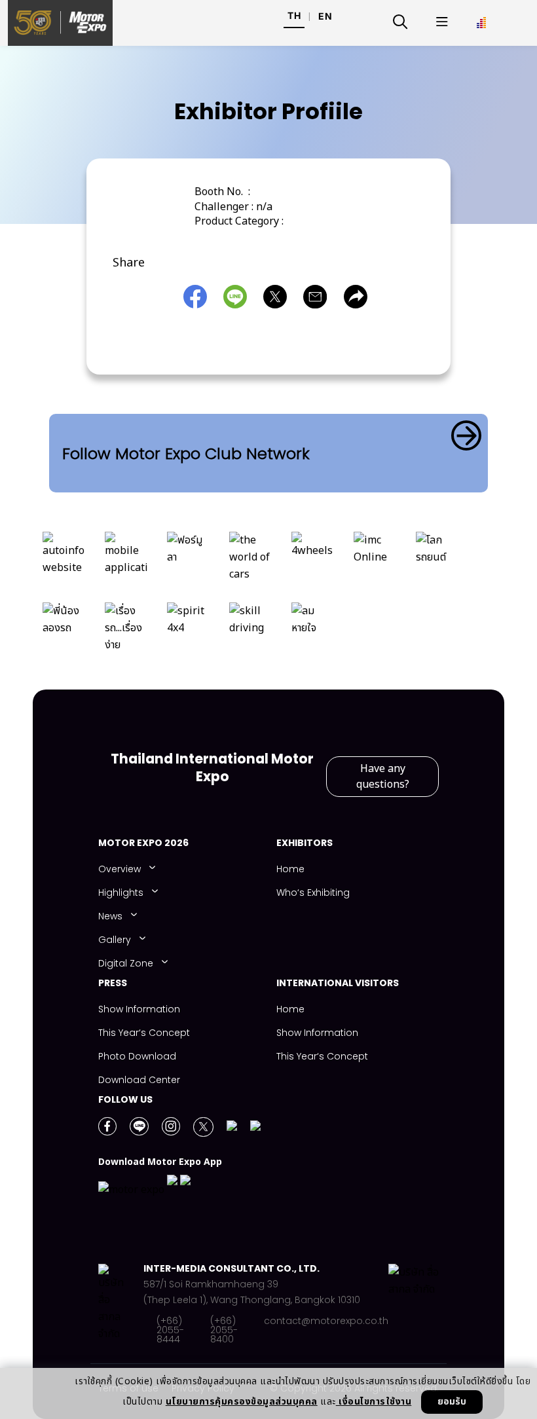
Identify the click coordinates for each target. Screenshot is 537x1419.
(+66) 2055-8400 (224, 1330)
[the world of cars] (250, 560)
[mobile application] (126, 560)
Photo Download (137, 1056)
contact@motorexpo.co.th (326, 1321)
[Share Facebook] (198, 297)
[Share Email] (318, 297)
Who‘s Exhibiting (313, 892)
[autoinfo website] (63, 560)
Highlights (120, 892)
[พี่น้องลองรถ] (63, 631)
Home (290, 868)
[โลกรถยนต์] (437, 560)
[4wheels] (312, 560)
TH (294, 15)
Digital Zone (125, 963)
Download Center (139, 1079)
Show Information (139, 1009)
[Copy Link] (359, 297)
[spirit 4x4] (188, 631)
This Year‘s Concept (144, 1032)
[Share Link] (238, 297)
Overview (119, 868)
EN (325, 16)
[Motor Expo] (120, 1304)
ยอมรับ (451, 1402)
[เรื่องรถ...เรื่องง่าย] (126, 631)
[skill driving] (250, 631)
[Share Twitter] (278, 297)
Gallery (114, 939)
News (110, 916)
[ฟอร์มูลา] (188, 560)
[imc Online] (374, 560)
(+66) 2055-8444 (170, 1330)
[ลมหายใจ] (312, 631)
